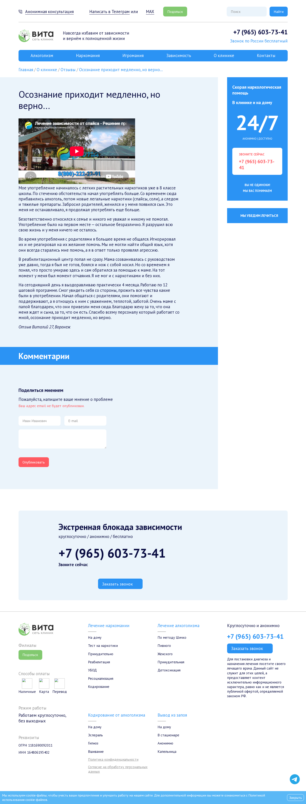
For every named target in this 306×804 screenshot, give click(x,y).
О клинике (224, 55)
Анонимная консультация (49, 11)
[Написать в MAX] (295, 770)
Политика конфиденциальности (113, 759)
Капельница (167, 751)
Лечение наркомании (108, 625)
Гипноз (93, 743)
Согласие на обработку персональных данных (118, 769)
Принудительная (171, 662)
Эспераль (95, 735)
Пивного (164, 645)
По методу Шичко (172, 637)
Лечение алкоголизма (178, 625)
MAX (150, 11)
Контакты (266, 55)
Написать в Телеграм (109, 11)
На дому (94, 637)
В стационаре (168, 735)
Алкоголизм (42, 55)
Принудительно (100, 654)
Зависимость (178, 55)
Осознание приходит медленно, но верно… (121, 69)
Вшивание (96, 751)
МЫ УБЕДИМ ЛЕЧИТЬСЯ (259, 215)
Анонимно (165, 743)
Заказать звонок (117, 584)
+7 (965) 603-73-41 (260, 32)
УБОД (92, 670)
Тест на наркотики (103, 645)
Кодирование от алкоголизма (116, 715)
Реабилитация (99, 662)
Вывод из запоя (172, 715)
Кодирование (98, 686)
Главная (26, 69)
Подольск (175, 11)
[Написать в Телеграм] (295, 779)
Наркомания (88, 55)
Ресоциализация (100, 678)
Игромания (133, 55)
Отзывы (68, 69)
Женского (165, 654)
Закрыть (295, 797)
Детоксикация (169, 670)
